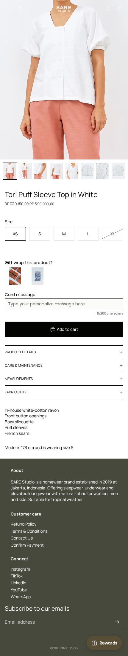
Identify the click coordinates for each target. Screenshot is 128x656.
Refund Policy (23, 524)
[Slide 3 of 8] (40, 171)
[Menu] (7, 9)
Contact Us (22, 538)
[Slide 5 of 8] (71, 171)
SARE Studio (69, 648)
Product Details (20, 352)
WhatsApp (21, 596)
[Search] (19, 8)
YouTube (19, 590)
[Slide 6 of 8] (87, 171)
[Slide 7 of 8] (102, 171)
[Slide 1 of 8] (9, 171)
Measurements (19, 378)
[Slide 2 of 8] (25, 171)
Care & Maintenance (24, 365)
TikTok (17, 576)
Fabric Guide (16, 392)
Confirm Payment (27, 545)
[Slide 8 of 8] (118, 171)
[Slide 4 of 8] (56, 171)
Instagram (20, 569)
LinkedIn (18, 583)
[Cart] (120, 8)
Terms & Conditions (29, 531)
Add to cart (67, 329)
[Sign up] (117, 622)
